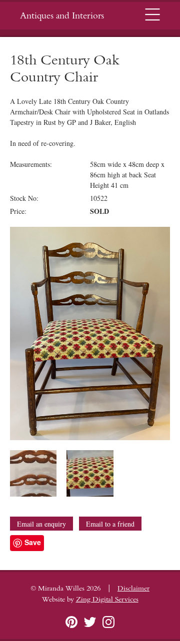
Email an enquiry (41, 524)
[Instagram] (109, 622)
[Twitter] (90, 622)
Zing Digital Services (107, 599)
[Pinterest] (71, 622)
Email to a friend (110, 524)
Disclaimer (134, 588)
